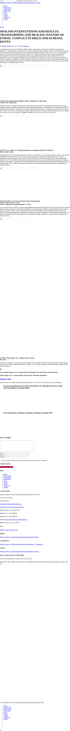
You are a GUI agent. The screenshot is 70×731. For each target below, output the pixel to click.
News (5, 12)
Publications (7, 11)
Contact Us (7, 17)
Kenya (2, 27)
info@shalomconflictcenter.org (12, 504)
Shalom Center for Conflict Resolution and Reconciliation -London (19, 551)
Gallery (6, 16)
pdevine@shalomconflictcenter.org (14, 507)
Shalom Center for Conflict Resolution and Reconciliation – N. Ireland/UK (21, 544)
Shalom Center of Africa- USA (9, 530)
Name (2, 453)
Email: (2, 504)
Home (5, 6)
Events (6, 14)
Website (2, 457)
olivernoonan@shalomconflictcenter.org (15, 519)
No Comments (25, 46)
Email (2, 455)
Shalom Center (6, 46)
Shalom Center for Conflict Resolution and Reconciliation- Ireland (19, 537)
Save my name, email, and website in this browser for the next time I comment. (24, 460)
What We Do (7, 9)
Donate (6, 19)
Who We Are (7, 7)
